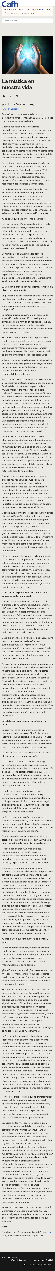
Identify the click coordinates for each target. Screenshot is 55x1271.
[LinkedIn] (16, 96)
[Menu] (51, 4)
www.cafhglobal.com (41, 1264)
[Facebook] (4, 96)
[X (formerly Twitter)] (10, 96)
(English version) (10, 108)
